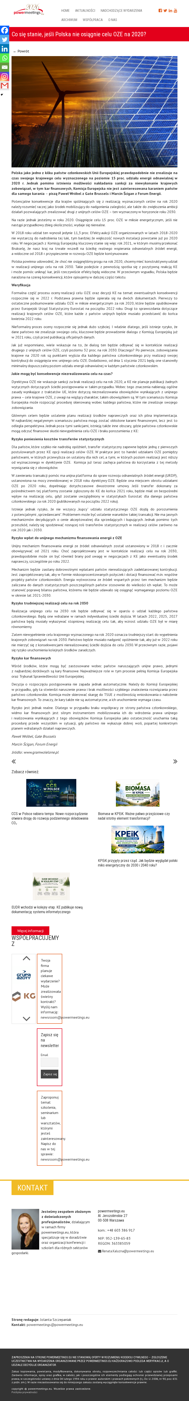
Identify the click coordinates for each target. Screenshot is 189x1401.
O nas (112, 20)
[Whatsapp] (4, 58)
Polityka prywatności (24, 1392)
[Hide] (2, 95)
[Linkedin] (4, 48)
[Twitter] (4, 39)
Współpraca (93, 20)
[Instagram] (4, 76)
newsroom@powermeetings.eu (65, 1017)
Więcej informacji (30, 930)
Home (65, 11)
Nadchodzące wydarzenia (121, 11)
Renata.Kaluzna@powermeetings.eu (128, 1251)
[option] (23, 976)
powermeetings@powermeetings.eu (55, 1324)
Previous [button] (26, 1016)
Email (44, 1055)
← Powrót (21, 51)
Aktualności (85, 11)
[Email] (4, 67)
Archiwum (69, 20)
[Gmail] (4, 85)
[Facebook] (4, 30)
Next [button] (26, 955)
